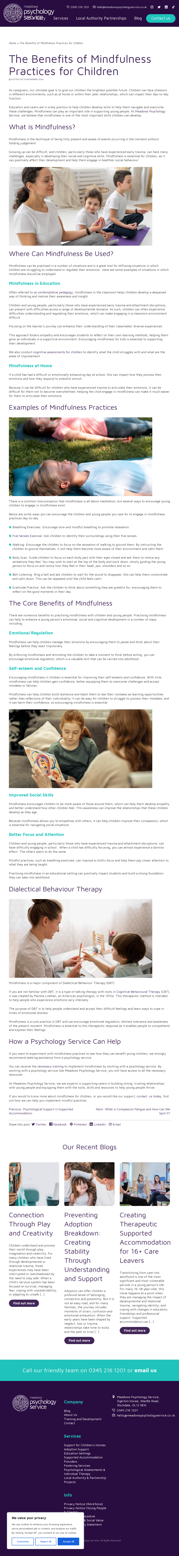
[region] (45, 1530)
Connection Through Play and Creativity (31, 1223)
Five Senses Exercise (27, 536)
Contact (69, 1423)
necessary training (50, 1066)
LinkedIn (99, 1124)
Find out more (24, 1303)
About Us (70, 1415)
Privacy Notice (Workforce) (83, 1504)
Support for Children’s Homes (85, 1445)
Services (60, 18)
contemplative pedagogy (55, 292)
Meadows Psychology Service (28, 12)
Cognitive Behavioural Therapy (138, 992)
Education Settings (77, 1453)
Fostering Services (77, 1465)
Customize (23, 1541)
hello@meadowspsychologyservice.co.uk (122, 7)
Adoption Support (76, 1449)
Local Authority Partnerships (101, 18)
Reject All (46, 1541)
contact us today (149, 1096)
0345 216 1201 (80, 7)
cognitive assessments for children (57, 352)
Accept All (68, 1541)
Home (12, 43)
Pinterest (80, 1124)
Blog (138, 18)
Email (116, 1124)
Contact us (160, 18)
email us (145, 1370)
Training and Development (82, 1419)
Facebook (59, 1124)
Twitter (40, 1124)
